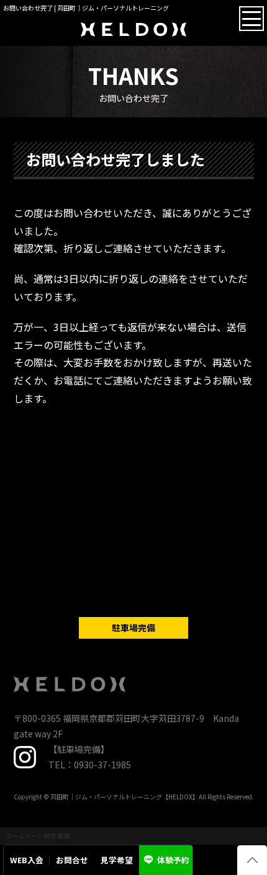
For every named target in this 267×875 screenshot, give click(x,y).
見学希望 (117, 860)
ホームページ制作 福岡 (38, 835)
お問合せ (72, 860)
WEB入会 (26, 860)
